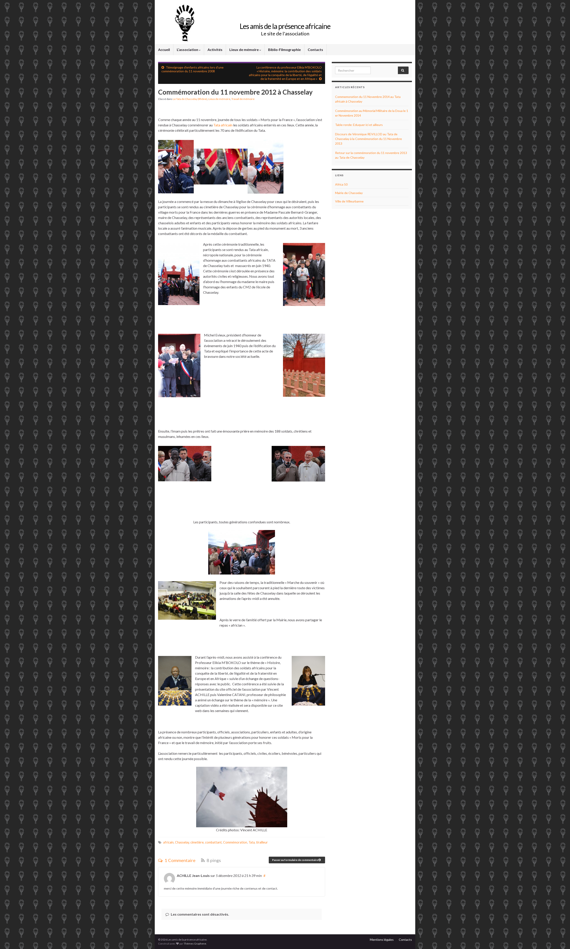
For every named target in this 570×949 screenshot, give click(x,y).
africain (168, 842)
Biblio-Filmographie (284, 49)
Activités (215, 49)
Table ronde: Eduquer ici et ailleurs (359, 125)
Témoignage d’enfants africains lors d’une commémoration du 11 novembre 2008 (192, 69)
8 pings (213, 860)
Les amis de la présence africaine (285, 26)
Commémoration (235, 842)
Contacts (315, 49)
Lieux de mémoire (244, 49)
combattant (213, 842)
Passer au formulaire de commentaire (295, 860)
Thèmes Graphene (195, 943)
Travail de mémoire (242, 99)
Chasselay (182, 842)
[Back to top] (560, 939)
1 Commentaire (179, 860)
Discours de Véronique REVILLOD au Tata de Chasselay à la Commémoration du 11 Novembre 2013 (368, 138)
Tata (251, 842)
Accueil (164, 49)
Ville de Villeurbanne (349, 201)
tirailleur (262, 842)
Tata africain (222, 125)
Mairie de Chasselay (349, 193)
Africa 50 (341, 184)
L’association (188, 49)
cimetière (197, 842)
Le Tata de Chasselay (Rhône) (190, 99)
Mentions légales (382, 939)
